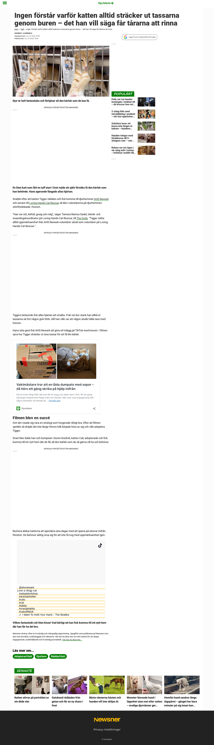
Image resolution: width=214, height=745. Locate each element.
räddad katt (58, 656)
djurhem (41, 656)
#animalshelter (27, 596)
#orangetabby (27, 608)
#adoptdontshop (28, 593)
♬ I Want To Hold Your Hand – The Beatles (44, 614)
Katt (22, 29)
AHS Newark (101, 198)
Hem (16, 29)
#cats (22, 599)
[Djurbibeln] (106, 3)
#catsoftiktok (26, 611)
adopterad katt (23, 656)
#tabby (23, 605)
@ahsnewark (26, 587)
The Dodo (82, 218)
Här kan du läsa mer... (72, 639)
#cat (21, 602)
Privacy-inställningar (107, 729)
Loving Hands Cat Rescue (44, 202)
